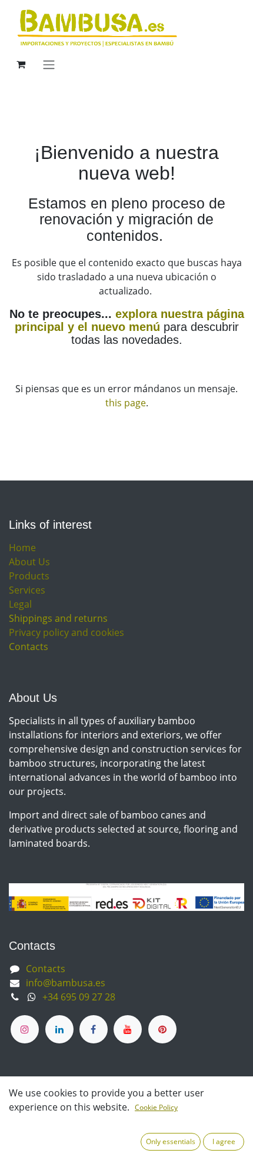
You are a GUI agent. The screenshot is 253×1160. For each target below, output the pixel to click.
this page (125, 402)
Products (29, 575)
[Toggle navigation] (49, 64)
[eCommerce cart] (20, 64)
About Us (29, 561)
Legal (20, 604)
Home (22, 547)
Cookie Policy (156, 1107)
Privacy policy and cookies (66, 632)
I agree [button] (223, 1141)
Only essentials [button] (170, 1141)
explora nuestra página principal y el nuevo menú (129, 320)
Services (27, 590)
